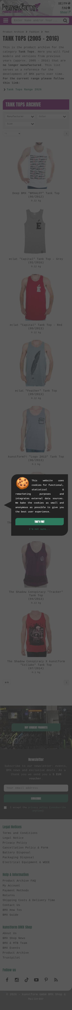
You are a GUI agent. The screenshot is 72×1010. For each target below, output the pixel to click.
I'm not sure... (39, 529)
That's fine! (39, 521)
